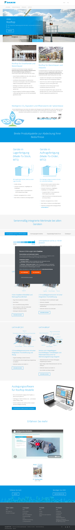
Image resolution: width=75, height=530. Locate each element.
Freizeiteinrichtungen (26, 516)
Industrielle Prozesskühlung (28, 519)
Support (30, 7)
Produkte (24, 7)
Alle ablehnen (36, 272)
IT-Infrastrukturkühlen (27, 521)
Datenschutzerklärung (40, 526)
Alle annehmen (24, 272)
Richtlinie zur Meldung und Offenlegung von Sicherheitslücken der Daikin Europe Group (62, 520)
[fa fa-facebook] (62, 527)
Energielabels (58, 514)
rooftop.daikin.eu (44, 207)
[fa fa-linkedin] (66, 527)
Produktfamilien (16, 7)
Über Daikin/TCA (9, 511)
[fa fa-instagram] (69, 527)
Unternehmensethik (8, 528)
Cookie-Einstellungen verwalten (27, 277)
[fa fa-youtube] (67, 527)
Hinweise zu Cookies (31, 526)
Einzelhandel (25, 513)
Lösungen (8, 7)
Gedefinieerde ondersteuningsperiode (60, 517)
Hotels (24, 518)
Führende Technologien (10, 513)
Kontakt (40, 511)
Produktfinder (58, 511)
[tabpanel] (37, 245)
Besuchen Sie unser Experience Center (45, 515)
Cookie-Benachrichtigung (47, 269)
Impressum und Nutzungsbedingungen (19, 526)
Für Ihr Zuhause (26, 511)
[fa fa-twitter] (64, 527)
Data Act (14, 528)
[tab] (16, 233)
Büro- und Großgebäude (27, 514)
